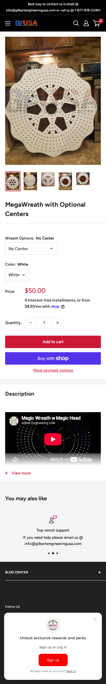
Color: (16, 264)
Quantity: (13, 322)
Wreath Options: (29, 238)
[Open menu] (7, 23)
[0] (96, 23)
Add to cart (53, 341)
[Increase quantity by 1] (57, 322)
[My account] (86, 23)
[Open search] (76, 23)
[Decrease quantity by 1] (30, 322)
